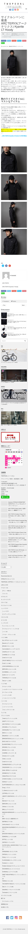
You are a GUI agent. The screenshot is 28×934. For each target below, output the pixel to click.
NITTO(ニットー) (6, 839)
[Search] (25, 341)
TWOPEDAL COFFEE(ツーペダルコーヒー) (12, 582)
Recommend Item (5, 576)
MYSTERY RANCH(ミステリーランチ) (12, 833)
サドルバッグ (5, 686)
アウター (3, 588)
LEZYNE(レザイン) (7, 793)
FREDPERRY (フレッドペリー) (10, 767)
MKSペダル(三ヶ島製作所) (9, 818)
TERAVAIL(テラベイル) (8, 678)
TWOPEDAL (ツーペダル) (12, 929)
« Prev (3, 305)
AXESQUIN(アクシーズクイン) (10, 730)
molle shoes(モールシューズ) (9, 824)
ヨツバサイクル (5, 895)
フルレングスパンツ (7, 709)
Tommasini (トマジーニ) (8, 892)
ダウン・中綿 (5, 590)
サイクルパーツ (5, 605)
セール (3, 620)
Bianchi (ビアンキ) (7, 643)
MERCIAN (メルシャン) (8, 669)
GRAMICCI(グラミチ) (7, 773)
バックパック (5, 695)
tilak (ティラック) (6, 886)
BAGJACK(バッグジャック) (9, 735)
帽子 (2, 898)
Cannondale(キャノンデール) (9, 649)
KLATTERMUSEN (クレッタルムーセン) (12, 784)
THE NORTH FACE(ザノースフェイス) (12, 884)
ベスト (4, 593)
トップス (3, 623)
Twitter (9, 40)
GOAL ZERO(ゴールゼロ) (8, 770)
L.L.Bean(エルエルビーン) (9, 790)
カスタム (3, 596)
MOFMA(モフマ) (6, 821)
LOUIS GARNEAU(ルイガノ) (9, 666)
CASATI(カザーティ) (7, 652)
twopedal (13, 275)
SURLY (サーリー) (7, 675)
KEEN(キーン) (6, 782)
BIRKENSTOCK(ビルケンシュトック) (12, 738)
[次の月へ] (21, 450)
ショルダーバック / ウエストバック (11, 689)
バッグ (3, 683)
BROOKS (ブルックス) (8, 747)
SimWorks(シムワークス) (8, 871)
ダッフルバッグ (6, 692)
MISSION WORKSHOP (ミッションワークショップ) (14, 813)
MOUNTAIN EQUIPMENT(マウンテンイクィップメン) (14, 828)
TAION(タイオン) (6, 881)
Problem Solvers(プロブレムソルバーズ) (12, 866)
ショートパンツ (6, 707)
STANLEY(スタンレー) (7, 579)
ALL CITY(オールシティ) (8, 640)
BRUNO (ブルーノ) (7, 646)
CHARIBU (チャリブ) (7, 655)
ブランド (3, 715)
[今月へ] (19, 450)
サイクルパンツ (6, 704)
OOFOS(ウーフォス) (7, 842)
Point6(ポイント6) (7, 863)
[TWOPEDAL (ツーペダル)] (14, 4)
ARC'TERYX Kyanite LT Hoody (10, 286)
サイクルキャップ (6, 901)
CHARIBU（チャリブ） (8, 753)
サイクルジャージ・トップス (9, 629)
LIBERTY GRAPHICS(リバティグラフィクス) (14, 796)
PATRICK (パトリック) (8, 854)
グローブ (3, 602)
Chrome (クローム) (7, 756)
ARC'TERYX (5, 283)
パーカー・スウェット (8, 634)
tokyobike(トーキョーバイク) (9, 889)
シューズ (3, 608)
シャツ (4, 631)
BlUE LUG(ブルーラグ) (8, 741)
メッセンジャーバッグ (8, 698)
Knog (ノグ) (5, 787)
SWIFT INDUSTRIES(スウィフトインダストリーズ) (14, 875)
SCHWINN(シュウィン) (8, 672)
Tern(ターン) (5, 680)
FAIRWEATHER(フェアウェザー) (10, 764)
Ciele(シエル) (5, 759)
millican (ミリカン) (7, 806)
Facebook (4, 40)
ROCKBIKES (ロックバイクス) (10, 869)
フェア (3, 712)
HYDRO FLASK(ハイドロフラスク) (11, 779)
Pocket (24, 40)
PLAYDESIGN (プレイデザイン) (10, 860)
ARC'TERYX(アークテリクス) (17, 46)
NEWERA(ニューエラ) (8, 836)
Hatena (19, 40)
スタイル (3, 617)
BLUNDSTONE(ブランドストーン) (11, 744)
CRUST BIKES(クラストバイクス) (11, 660)
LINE (3, 43)
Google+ (14, 40)
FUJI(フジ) (5, 663)
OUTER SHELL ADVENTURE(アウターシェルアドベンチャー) (14, 846)
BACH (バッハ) (6, 733)
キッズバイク (4, 599)
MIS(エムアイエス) (7, 809)
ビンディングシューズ (8, 614)
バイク (3, 637)
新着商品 (3, 904)
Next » (23, 305)
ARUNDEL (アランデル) (8, 727)
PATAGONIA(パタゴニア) (8, 851)
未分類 (3, 907)
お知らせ (3, 585)
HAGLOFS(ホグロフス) (8, 776)
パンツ (3, 701)
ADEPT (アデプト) (7, 721)
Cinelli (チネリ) (6, 657)
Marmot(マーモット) (7, 801)
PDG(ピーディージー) (8, 857)
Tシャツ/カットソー (7, 626)
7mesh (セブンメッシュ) (8, 718)
